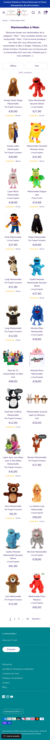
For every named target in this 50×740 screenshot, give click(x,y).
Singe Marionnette (37, 237)
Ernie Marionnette (13, 237)
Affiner (13, 65)
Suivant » (36, 618)
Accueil (4, 20)
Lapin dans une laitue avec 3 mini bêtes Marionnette (13, 460)
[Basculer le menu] (2, 12)
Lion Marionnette (13, 596)
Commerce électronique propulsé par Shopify (25, 734)
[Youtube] (11, 696)
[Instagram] (7, 696)
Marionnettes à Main (17, 20)
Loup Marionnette (13, 279)
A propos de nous (10, 673)
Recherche (7, 664)
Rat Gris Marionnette (37, 551)
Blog (4, 687)
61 (28, 618)
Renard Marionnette (37, 457)
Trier (37, 65)
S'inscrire (11, 649)
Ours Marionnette (13, 506)
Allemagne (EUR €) (12, 711)
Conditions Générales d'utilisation (18, 669)
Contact (5, 682)
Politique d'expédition (12, 678)
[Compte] (39, 11)
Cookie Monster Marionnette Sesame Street (37, 282)
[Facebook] (3, 696)
